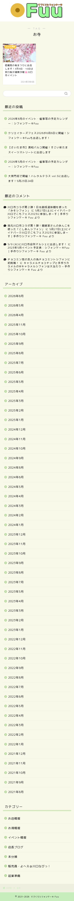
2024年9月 (16, 458)
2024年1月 (16, 525)
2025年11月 (17, 325)
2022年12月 (17, 639)
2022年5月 (16, 706)
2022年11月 (17, 649)
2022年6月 (16, 697)
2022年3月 (16, 725)
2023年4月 (16, 601)
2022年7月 (16, 687)
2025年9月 (16, 344)
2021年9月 (16, 782)
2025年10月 (17, 334)
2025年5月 (16, 382)
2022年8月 (16, 678)
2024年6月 (16, 477)
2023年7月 (16, 582)
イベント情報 (17, 838)
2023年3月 (16, 611)
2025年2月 (16, 410)
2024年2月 (16, 515)
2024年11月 (17, 439)
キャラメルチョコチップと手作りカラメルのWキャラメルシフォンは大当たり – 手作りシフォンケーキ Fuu (39, 266)
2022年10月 (17, 658)
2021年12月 (17, 754)
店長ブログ (15, 847)
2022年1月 (16, 744)
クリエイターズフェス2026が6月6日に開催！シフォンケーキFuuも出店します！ (39, 135)
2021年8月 (16, 792)
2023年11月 (17, 544)
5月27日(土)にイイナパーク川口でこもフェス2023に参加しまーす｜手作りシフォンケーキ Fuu (39, 214)
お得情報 (14, 828)
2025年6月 (16, 372)
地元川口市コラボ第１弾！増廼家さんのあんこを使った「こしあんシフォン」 (39, 227)
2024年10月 (17, 448)
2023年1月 (16, 630)
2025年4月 (16, 391)
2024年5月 (16, 487)
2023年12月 (17, 534)
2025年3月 (16, 401)
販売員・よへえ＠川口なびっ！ (29, 866)
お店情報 (14, 819)
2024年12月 (17, 429)
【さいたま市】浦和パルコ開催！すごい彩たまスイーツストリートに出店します (38, 150)
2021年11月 (17, 763)
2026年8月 (16, 296)
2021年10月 (17, 773)
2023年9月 (16, 563)
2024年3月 (16, 506)
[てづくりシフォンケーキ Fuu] (37, 17)
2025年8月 (16, 353)
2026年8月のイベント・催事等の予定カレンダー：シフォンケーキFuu (38, 121)
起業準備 (14, 876)
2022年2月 (16, 735)
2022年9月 (16, 668)
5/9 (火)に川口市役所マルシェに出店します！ (37, 244)
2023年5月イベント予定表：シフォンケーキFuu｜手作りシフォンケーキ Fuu (38, 249)
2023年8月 (16, 573)
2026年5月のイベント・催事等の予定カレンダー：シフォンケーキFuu (38, 164)
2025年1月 (16, 420)
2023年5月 (16, 592)
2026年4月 (16, 315)
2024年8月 (16, 468)
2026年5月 (16, 305)
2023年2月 (16, 620)
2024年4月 (16, 496)
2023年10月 (17, 553)
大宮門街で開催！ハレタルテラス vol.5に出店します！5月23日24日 (39, 178)
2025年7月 (16, 363)
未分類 (12, 857)
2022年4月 (16, 716)
